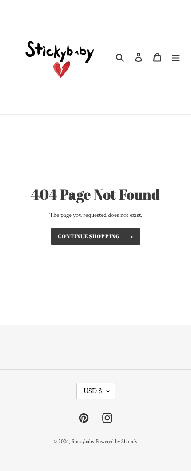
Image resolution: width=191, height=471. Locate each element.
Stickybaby (83, 441)
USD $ (93, 391)
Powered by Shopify (116, 441)
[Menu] (176, 57)
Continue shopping (89, 236)
